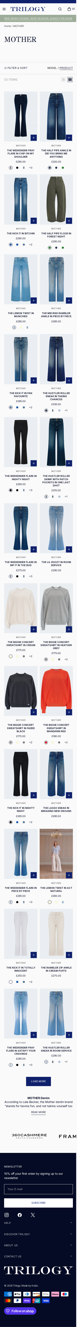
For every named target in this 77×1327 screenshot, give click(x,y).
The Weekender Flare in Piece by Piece (20, 866)
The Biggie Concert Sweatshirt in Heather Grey (54, 628)
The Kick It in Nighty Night (20, 789)
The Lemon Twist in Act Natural (54, 866)
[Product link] (20, 130)
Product (63, 68)
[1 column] (60, 79)
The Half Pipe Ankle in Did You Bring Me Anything (54, 151)
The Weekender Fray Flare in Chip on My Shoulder (20, 151)
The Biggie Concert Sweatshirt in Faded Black (20, 709)
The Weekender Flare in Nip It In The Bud (20, 550)
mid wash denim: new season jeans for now (37, 18)
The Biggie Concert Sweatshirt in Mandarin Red (54, 709)
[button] (57, 9)
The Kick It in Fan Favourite (20, 385)
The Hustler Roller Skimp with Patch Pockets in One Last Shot (54, 469)
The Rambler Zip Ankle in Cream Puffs (54, 944)
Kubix (35, 1285)
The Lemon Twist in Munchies (20, 308)
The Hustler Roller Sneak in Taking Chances (54, 387)
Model (49, 68)
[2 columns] (67, 79)
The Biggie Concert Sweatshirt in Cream (20, 627)
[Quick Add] (32, 135)
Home (7, 26)
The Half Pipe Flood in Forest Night (54, 230)
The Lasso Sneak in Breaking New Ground (54, 789)
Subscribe (37, 1203)
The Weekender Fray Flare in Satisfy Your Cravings (20, 1022)
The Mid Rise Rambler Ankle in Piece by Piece (54, 308)
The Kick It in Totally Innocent (20, 944)
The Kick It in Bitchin (20, 228)
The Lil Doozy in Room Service (54, 550)
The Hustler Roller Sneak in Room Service (54, 1021)
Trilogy (16, 1285)
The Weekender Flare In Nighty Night (20, 466)
